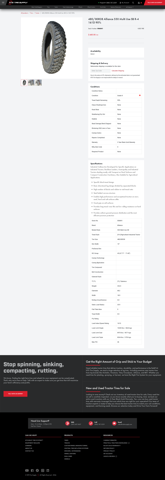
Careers (28, 445)
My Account (108, 453)
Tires (31, 13)
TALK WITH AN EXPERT (15, 394)
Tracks (67, 443)
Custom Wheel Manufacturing (75, 445)
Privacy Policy (109, 451)
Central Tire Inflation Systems (76, 448)
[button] (129, 7)
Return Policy (109, 448)
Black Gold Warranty (112, 445)
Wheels (67, 459)
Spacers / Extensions (72, 451)
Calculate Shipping (118, 71)
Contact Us (29, 451)
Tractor (37, 13)
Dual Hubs (68, 456)
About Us (28, 448)
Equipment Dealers (32, 443)
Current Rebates (110, 440)
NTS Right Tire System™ (34, 440)
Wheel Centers (70, 453)
